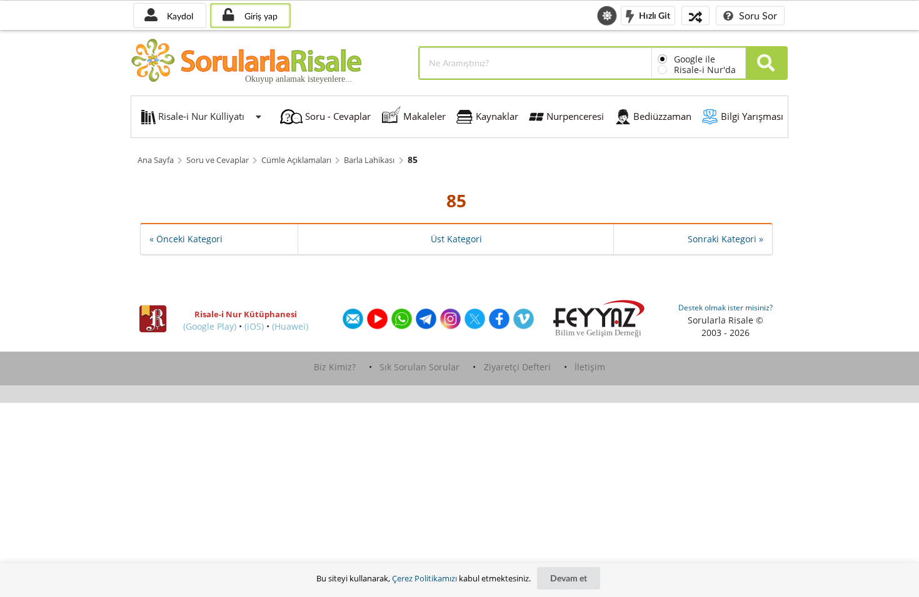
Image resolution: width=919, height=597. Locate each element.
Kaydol (178, 16)
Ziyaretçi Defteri (517, 367)
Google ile (694, 59)
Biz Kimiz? (335, 367)
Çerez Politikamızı (424, 578)
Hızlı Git (653, 14)
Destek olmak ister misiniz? (725, 307)
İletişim (590, 367)
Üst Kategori (456, 239)
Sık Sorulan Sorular (419, 367)
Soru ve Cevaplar (217, 160)
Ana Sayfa (156, 160)
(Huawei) (290, 326)
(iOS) (254, 326)
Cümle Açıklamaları (296, 160)
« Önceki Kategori (186, 239)
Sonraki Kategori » (725, 239)
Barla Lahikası (369, 160)
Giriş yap (260, 16)
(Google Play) (209, 326)
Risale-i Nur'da (705, 69)
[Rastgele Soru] (695, 15)
